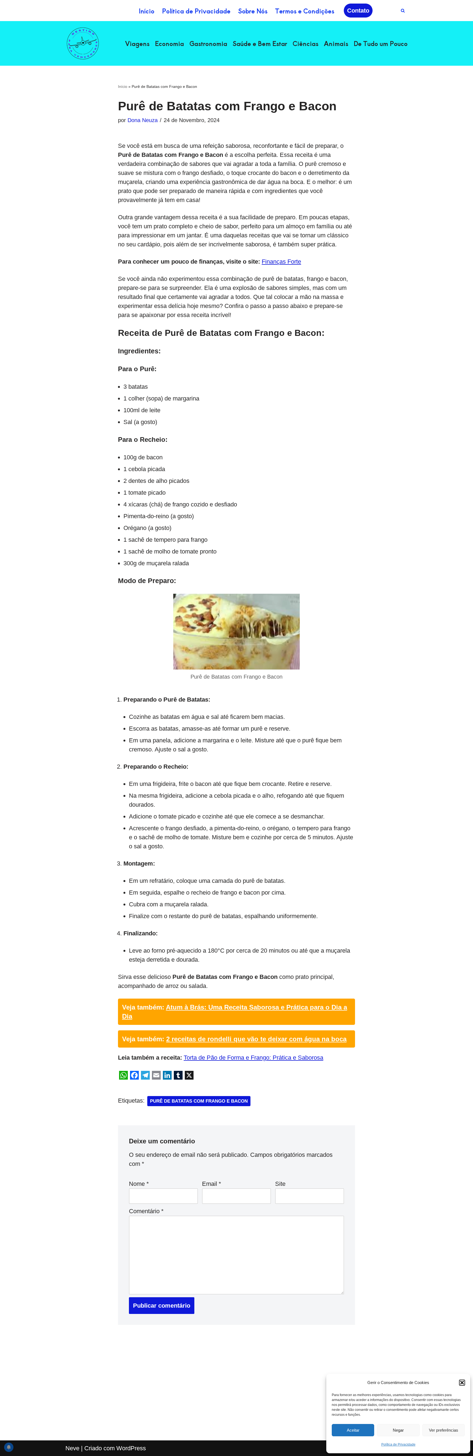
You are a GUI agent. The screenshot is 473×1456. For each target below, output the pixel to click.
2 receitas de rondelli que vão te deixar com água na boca (256, 1039)
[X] (189, 1075)
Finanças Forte (281, 261)
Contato (358, 10)
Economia (169, 43)
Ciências (305, 43)
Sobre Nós (252, 10)
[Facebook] (134, 1075)
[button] (462, 1382)
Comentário (146, 1211)
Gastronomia (208, 43)
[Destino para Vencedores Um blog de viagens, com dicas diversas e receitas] (82, 43)
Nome (139, 1183)
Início (146, 10)
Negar (398, 1430)
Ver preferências (443, 1430)
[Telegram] (145, 1075)
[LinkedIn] (167, 1075)
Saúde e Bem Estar (260, 43)
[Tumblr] (178, 1075)
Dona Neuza (143, 120)
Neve (72, 1448)
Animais (336, 43)
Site (280, 1183)
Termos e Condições (304, 10)
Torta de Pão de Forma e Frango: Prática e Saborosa (253, 1057)
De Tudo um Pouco (381, 43)
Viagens (137, 43)
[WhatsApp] (123, 1075)
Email (211, 1183)
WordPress (131, 1448)
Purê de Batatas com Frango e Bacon (199, 1101)
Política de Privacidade (398, 1444)
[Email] (156, 1075)
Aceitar (353, 1430)
